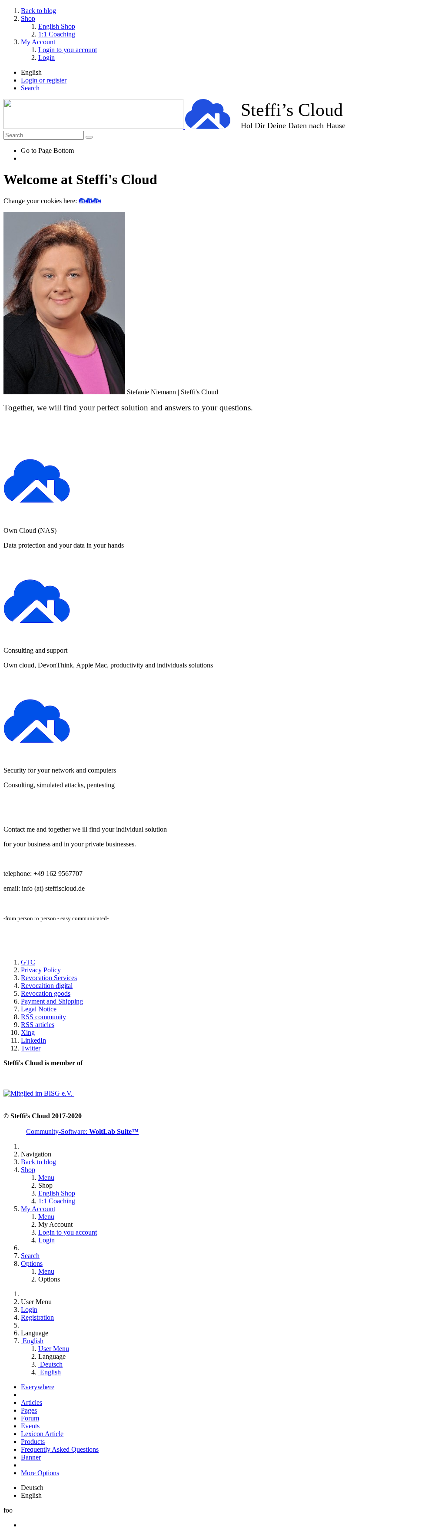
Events (30, 1426)
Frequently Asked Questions (60, 1449)
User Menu (53, 1348)
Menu (46, 1177)
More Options (40, 1473)
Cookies (90, 201)
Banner (31, 1457)
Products (33, 1441)
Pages (29, 1410)
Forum (30, 1418)
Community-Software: (82, 1131)
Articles (31, 1402)
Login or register (43, 80)
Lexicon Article (42, 1433)
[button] (222, 34)
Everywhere (37, 1387)
